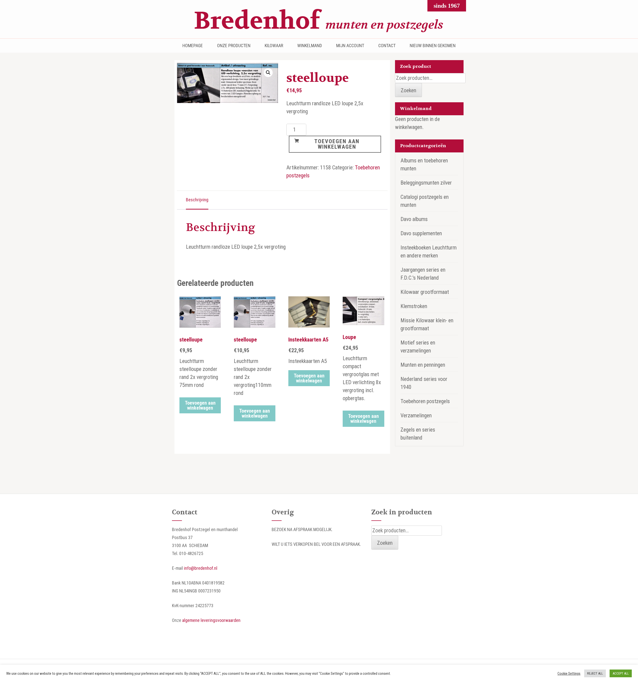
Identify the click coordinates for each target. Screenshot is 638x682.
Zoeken (408, 90)
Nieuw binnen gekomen (433, 45)
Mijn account (350, 45)
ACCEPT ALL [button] (621, 673)
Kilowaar (274, 45)
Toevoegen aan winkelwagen (336, 144)
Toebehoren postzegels (425, 401)
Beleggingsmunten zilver (426, 183)
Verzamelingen (416, 415)
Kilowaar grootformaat (424, 292)
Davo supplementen (421, 233)
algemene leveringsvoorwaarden (211, 620)
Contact (387, 45)
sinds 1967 (447, 5)
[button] (268, 72)
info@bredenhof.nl (200, 568)
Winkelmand (309, 45)
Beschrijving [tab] (197, 199)
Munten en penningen (422, 365)
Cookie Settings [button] (569, 673)
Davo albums (414, 219)
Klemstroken (413, 306)
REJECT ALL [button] (595, 673)
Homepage (192, 45)
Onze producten (233, 45)
